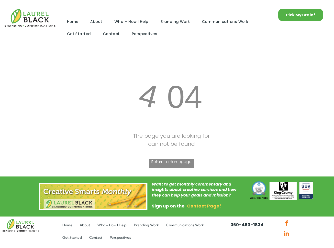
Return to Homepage (171, 162)
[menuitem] (74, 22)
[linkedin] (286, 234)
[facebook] (286, 224)
